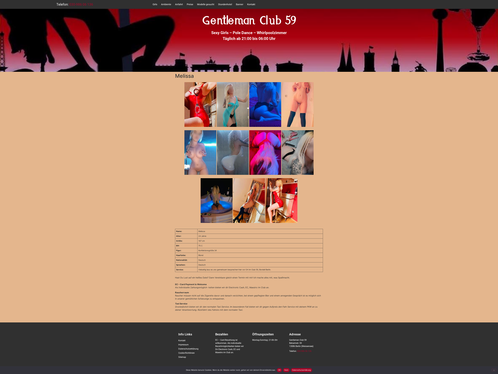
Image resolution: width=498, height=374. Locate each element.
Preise (190, 4)
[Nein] (494, 370)
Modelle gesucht (205, 4)
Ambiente (166, 4)
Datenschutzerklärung (188, 349)
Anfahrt (179, 4)
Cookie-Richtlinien (186, 353)
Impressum (183, 344)
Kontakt (251, 4)
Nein (286, 370)
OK (279, 370)
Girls (155, 4)
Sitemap (182, 357)
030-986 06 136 (81, 4)
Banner (239, 4)
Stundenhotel (225, 4)
